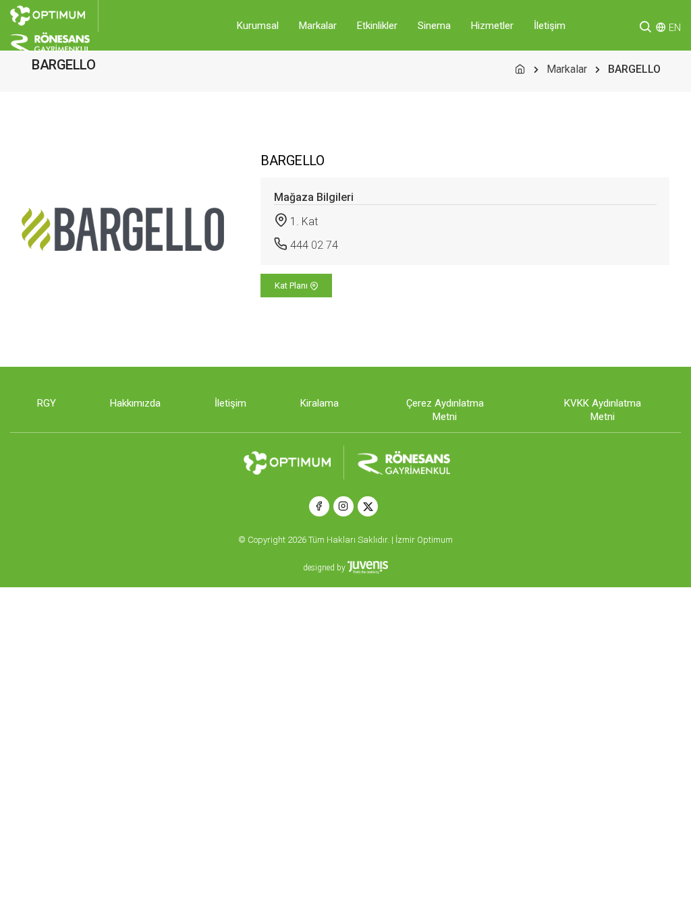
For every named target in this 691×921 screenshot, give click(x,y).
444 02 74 (314, 245)
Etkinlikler (377, 26)
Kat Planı (292, 285)
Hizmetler (492, 26)
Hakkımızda (135, 403)
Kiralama (319, 403)
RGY (46, 403)
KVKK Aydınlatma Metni (602, 410)
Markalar (318, 26)
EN (675, 28)
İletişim (549, 26)
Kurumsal (258, 26)
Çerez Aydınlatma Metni (445, 410)
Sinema (434, 26)
